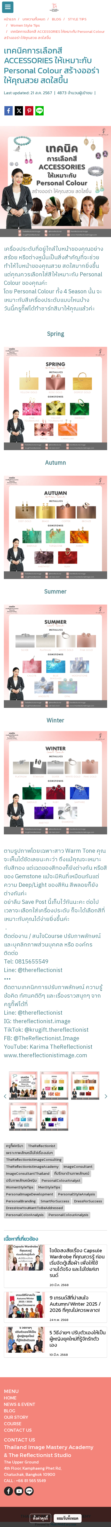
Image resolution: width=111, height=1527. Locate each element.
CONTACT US (18, 1430)
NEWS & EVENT (19, 1404)
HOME (10, 1397)
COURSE (12, 1423)
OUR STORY (16, 1417)
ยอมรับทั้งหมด (67, 1518)
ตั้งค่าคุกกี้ (40, 1518)
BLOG (9, 1410)
